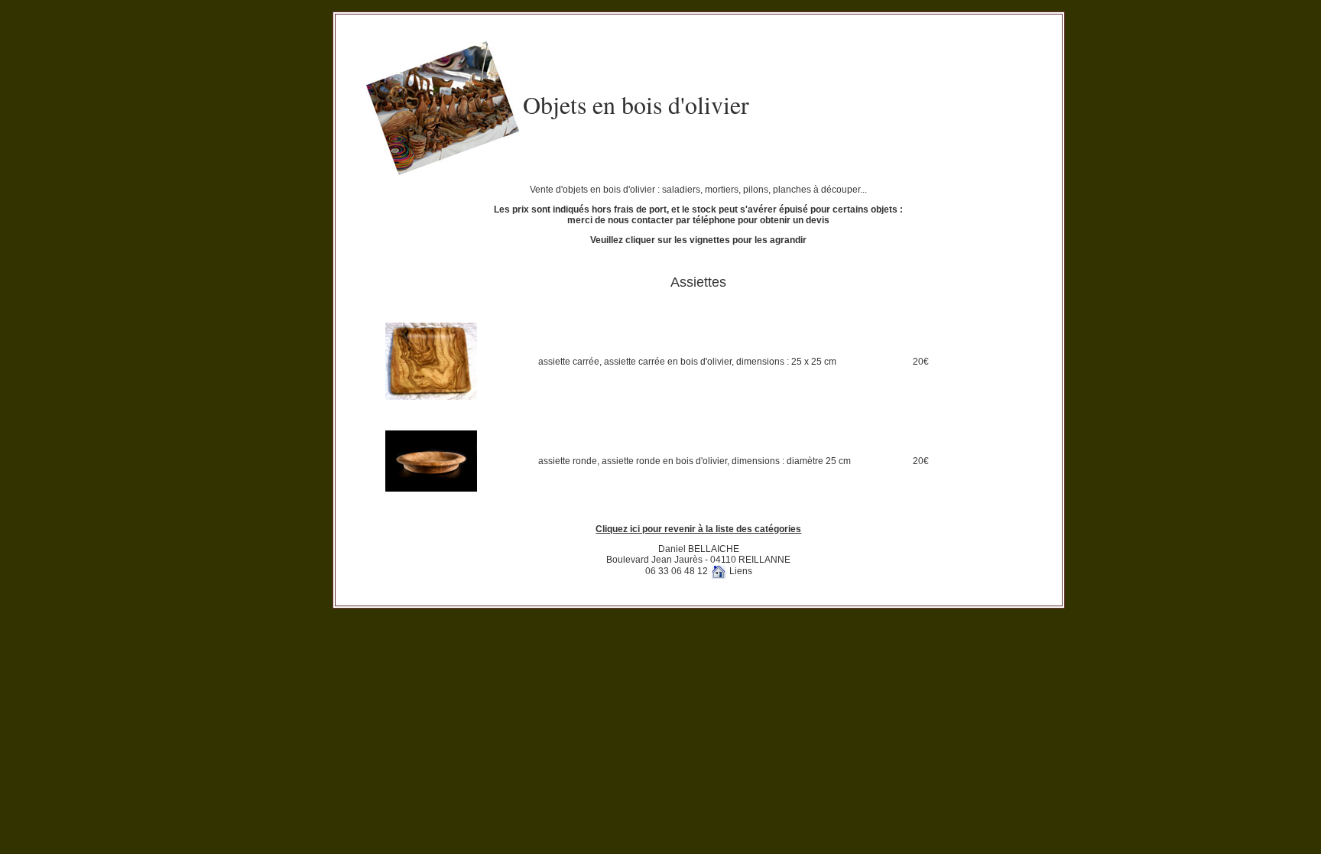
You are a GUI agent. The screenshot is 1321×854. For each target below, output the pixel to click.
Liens (740, 571)
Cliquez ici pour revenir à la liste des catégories (698, 529)
